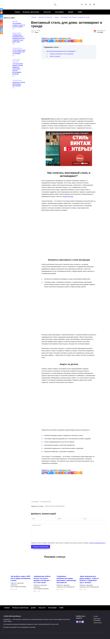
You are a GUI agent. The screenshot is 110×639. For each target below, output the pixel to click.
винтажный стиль (46, 501)
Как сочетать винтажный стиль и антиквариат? (61, 51)
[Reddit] (63, 41)
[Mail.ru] (60, 41)
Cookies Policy (97, 622)
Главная (17, 12)
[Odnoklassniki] (57, 41)
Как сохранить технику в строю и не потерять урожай (18, 25)
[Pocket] (75, 41)
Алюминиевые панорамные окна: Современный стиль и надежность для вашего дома (18, 38)
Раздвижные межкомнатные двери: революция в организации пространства (66, 579)
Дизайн (70, 12)
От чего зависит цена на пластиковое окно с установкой (18, 51)
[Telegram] (66, 41)
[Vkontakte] (51, 41)
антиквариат (35, 501)
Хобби (80, 12)
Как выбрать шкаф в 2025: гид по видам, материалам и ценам (20, 578)
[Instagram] (46, 41)
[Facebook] (43, 41)
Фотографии (52, 607)
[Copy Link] (78, 41)
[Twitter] (54, 41)
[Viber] (69, 41)
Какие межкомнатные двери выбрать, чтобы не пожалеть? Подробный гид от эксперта (89, 579)
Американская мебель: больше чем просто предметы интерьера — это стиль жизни (42, 579)
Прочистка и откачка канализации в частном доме (18, 84)
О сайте (95, 616)
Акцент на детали (55, 56)
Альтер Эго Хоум (67, 196)
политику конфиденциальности (97, 542)
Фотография (59, 12)
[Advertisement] (69, 490)
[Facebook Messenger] (49, 41)
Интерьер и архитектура (31, 12)
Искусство (47, 12)
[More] (81, 41)
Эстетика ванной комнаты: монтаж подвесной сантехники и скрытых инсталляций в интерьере (17, 69)
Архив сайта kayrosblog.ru (97, 619)
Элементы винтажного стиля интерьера (61, 54)
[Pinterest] (72, 41)
